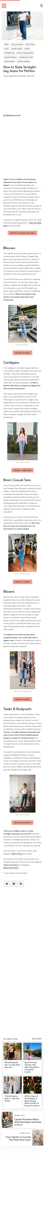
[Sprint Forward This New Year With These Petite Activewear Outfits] (32, 1059)
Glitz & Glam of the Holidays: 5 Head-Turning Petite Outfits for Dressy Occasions (31, 1101)
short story (30, 44)
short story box (17, 44)
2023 (7, 44)
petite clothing (23, 61)
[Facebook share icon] (13, 883)
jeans (7, 49)
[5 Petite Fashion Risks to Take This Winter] (12, 1092)
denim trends (17, 49)
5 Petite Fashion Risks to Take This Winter (12, 1098)
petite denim (10, 61)
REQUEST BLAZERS (22, 699)
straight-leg (9, 53)
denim (27, 49)
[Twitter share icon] (6, 883)
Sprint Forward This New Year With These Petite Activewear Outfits (31, 1067)
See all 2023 (37, 1039)
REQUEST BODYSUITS (22, 822)
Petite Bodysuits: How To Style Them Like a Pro (12, 1064)
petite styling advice (25, 53)
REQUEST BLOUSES (22, 353)
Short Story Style (19, 76)
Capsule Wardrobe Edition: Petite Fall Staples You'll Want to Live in (28, 1122)
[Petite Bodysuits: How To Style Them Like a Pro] (12, 1059)
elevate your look (26, 57)
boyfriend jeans (11, 57)
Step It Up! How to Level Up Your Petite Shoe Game (18, 1138)
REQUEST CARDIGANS (22, 470)
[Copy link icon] (20, 883)
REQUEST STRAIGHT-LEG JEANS (22, 233)
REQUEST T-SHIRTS (22, 582)
